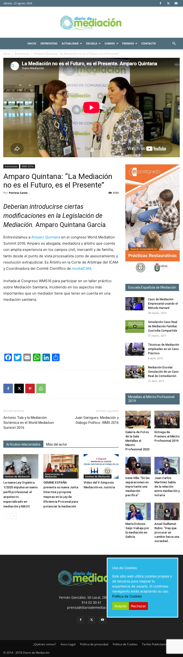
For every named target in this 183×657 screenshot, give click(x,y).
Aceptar (120, 606)
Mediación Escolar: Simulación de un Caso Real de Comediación (163, 372)
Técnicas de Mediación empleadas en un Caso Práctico (163, 349)
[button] (174, 43)
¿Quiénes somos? (44, 644)
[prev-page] (6, 516)
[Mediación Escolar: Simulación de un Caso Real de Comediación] (134, 371)
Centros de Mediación (17, 476)
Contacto (148, 43)
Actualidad (70, 43)
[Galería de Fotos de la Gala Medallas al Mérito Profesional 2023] (138, 419)
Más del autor (56, 444)
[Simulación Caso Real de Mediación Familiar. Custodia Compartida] (134, 326)
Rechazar (138, 606)
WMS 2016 (28, 166)
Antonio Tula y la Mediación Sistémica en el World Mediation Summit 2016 (28, 422)
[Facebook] (160, 3)
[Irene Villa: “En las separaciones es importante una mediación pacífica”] (138, 465)
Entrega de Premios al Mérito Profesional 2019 (167, 436)
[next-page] (14, 516)
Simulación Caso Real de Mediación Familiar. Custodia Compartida (163, 326)
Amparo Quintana (45, 237)
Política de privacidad (94, 644)
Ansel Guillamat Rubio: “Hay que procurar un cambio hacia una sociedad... (166, 532)
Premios (128, 43)
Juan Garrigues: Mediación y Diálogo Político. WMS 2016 (97, 420)
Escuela (91, 43)
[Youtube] (176, 3)
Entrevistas (49, 43)
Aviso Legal (68, 644)
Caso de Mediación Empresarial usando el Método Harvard (163, 304)
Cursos (110, 43)
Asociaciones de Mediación (54, 475)
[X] (168, 3)
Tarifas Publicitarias (155, 644)
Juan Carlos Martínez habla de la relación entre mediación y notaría (167, 486)
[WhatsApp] (41, 388)
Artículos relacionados (23, 444)
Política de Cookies (125, 644)
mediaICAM (81, 268)
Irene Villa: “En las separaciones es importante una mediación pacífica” (137, 486)
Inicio (31, 43)
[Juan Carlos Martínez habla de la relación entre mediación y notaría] (167, 465)
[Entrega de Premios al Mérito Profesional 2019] (167, 419)
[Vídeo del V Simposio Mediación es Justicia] (101, 466)
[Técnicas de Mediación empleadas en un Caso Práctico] (134, 349)
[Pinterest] (30, 388)
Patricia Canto (18, 192)
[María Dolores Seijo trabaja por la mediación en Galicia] (138, 511)
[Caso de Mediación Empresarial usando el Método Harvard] (134, 303)
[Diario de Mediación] (91, 22)
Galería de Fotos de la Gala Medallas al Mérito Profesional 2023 (137, 440)
